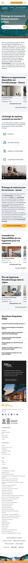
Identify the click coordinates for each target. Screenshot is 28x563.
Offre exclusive (5, 524)
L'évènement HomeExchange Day (9, 529)
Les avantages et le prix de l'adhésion (10, 514)
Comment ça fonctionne (7, 519)
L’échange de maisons (7, 505)
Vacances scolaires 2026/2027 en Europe (11, 533)
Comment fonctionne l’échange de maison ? (13, 323)
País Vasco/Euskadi (21, 7)
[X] (14, 414)
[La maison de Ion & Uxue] (11, 295)
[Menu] (25, 3)
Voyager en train (5, 472)
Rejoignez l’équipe (6, 432)
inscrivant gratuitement (12, 214)
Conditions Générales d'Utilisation (14, 537)
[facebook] (3, 414)
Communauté (5, 437)
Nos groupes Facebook (7, 490)
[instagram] (6, 414)
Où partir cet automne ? (7, 486)
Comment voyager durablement (9, 485)
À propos (4, 430)
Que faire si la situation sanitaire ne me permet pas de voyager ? (12, 348)
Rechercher (25, 27)
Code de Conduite (7, 540)
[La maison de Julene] (11, 95)
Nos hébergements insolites (8, 470)
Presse (3, 439)
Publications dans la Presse (8, 509)
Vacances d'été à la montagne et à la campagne (12, 495)
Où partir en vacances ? (7, 492)
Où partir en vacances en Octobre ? (10, 488)
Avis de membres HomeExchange (9, 480)
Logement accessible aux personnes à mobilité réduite (12, 483)
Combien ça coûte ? (6, 450)
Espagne (11, 7)
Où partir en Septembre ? (7, 493)
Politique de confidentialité (19, 540)
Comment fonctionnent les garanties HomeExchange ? (11, 338)
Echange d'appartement (7, 500)
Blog (3, 433)
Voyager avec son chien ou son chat (10, 498)
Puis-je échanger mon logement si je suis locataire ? (12, 343)
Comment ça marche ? (7, 447)
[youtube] (17, 414)
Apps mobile (4, 435)
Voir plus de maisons (20, 107)
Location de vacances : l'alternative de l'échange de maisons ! (13, 476)
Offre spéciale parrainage (7, 474)
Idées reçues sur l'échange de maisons (10, 497)
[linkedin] (11, 414)
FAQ (3, 460)
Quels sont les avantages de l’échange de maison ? (12, 328)
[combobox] (14, 27)
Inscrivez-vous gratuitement (16, 2)
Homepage (5, 7)
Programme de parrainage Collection (10, 510)
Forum (3, 462)
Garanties (4, 452)
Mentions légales (19, 543)
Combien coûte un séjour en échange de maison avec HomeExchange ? (12, 333)
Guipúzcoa (5, 8)
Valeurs (3, 445)
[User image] (19, 94)
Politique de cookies (9, 543)
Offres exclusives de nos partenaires (10, 517)
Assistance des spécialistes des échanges (11, 516)
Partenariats (4, 528)
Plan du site (6, 547)
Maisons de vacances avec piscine (10, 478)
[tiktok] (8, 414)
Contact (3, 464)
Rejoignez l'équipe (6, 523)
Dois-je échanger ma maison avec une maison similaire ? (12, 353)
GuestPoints (4, 449)
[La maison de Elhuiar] (11, 256)
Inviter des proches (6, 454)
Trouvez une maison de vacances (9, 502)
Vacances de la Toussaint (7, 504)
